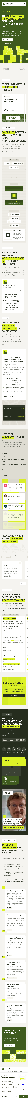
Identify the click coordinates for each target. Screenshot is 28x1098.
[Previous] (21, 583)
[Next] (24, 583)
